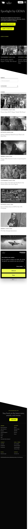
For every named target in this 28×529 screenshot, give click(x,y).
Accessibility (16, 443)
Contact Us (16, 453)
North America (4, 427)
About (15, 427)
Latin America (3, 429)
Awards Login (3, 453)
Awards (15, 430)
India (2, 435)
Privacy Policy (17, 445)
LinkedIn (2, 443)
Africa (2, 434)
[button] (25, 2)
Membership (16, 429)
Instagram (3, 445)
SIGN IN (20, 2)
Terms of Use (16, 448)
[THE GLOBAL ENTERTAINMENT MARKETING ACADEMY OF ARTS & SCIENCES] (6, 3)
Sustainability (17, 447)
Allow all (13, 270)
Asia (1, 437)
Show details (19, 266)
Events (15, 432)
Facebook (3, 447)
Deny (13, 275)
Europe (2, 430)
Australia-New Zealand (5, 439)
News (15, 434)
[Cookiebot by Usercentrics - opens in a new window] (19, 252)
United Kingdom (4, 432)
